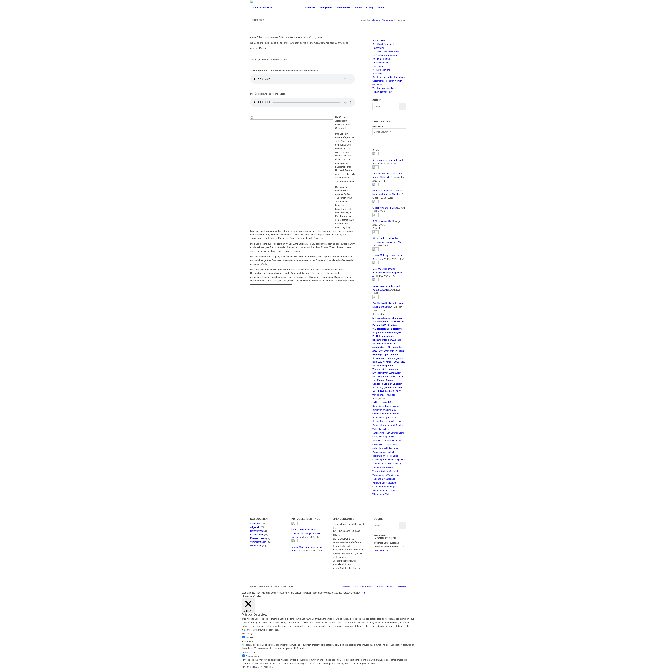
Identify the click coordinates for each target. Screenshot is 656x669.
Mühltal (391, 437)
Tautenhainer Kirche (382, 62)
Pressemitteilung (258, 538)
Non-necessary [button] (249, 652)
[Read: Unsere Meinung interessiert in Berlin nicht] (375, 250)
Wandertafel (389, 479)
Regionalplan (378, 456)
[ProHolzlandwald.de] (261, 7)
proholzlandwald (380, 448)
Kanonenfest (378, 425)
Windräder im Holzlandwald (385, 490)
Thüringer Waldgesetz (382, 467)
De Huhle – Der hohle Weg (385, 51)
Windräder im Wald (381, 494)
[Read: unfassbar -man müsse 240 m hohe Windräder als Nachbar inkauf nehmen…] (375, 185)
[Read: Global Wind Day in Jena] (375, 202)
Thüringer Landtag (392, 463)
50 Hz (375, 402)
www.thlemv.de (381, 550)
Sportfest (401, 460)
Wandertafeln (378, 483)
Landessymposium (381, 433)
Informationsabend (394, 421)
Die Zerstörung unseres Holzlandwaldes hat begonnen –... (387, 273)
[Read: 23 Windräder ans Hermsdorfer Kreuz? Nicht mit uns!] (375, 168)
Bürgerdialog (378, 406)
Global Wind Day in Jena (384, 207)
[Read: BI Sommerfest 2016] (375, 216)
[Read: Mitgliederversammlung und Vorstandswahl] (375, 280)
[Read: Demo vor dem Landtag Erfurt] (375, 154)
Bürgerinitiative (392, 406)
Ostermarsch (378, 444)
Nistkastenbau (379, 440)
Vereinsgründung (380, 471)
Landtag (394, 433)
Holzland (392, 417)
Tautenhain (377, 463)
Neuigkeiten (378, 126)
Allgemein (255, 527)
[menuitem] (310, 7)
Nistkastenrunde (394, 440)
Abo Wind (383, 402)
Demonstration (257, 531)
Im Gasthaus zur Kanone (384, 55)
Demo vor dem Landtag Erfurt (387, 160)
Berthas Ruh (378, 40)
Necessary (251, 637)
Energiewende (393, 413)
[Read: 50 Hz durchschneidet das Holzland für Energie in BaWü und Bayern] (375, 233)
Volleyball (393, 471)
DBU (394, 410)
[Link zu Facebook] (403, 7)
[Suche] (390, 7)
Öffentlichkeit (256, 534)
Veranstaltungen (258, 542)
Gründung (382, 417)
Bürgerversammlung (381, 410)
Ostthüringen (391, 444)
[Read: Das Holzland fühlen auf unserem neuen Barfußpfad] (375, 298)
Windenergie (390, 486)
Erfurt (374, 417)
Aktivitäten (255, 523)
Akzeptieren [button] (354, 592)
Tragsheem (257, 19)
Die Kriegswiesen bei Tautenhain (388, 77)
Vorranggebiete (379, 475)
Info (363, 592)
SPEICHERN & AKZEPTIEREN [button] (257, 667)
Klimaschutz (383, 429)
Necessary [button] (247, 633)
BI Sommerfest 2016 (382, 221)
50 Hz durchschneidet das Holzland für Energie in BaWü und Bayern (305, 533)
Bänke (391, 402)
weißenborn (378, 486)
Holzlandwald (378, 421)
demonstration (379, 413)
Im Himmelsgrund (381, 59)
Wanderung (391, 483)
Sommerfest (390, 460)
